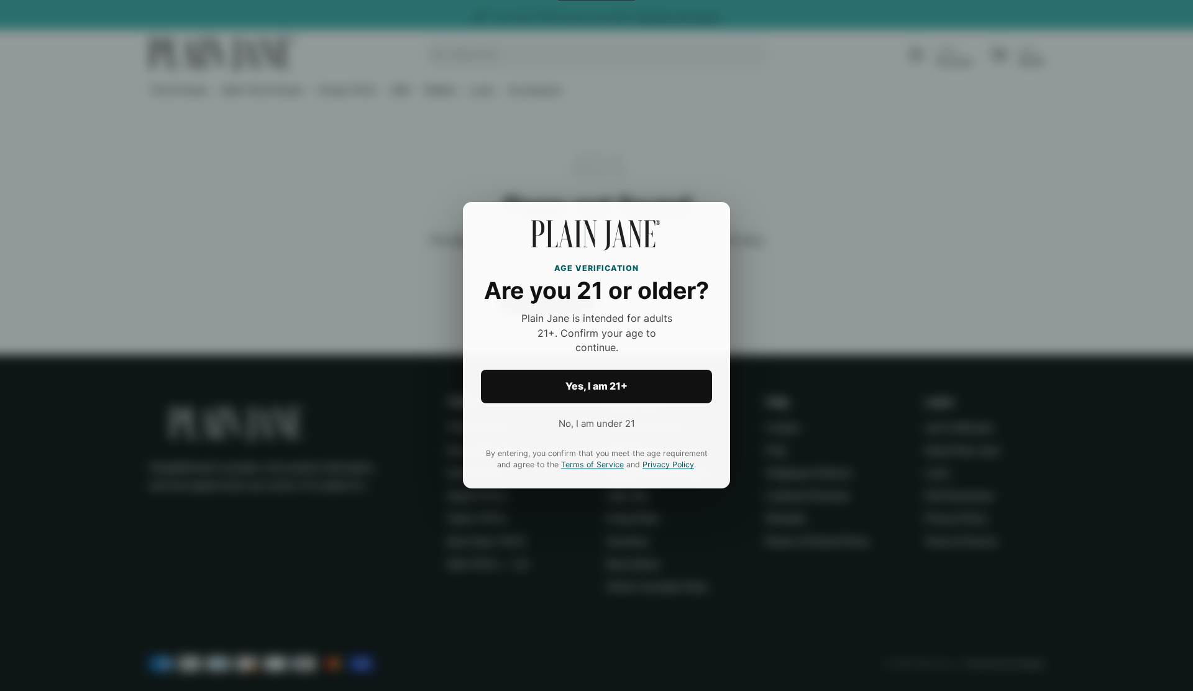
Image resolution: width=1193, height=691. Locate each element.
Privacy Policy (668, 465)
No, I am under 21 (597, 423)
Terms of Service (592, 465)
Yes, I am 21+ (596, 386)
